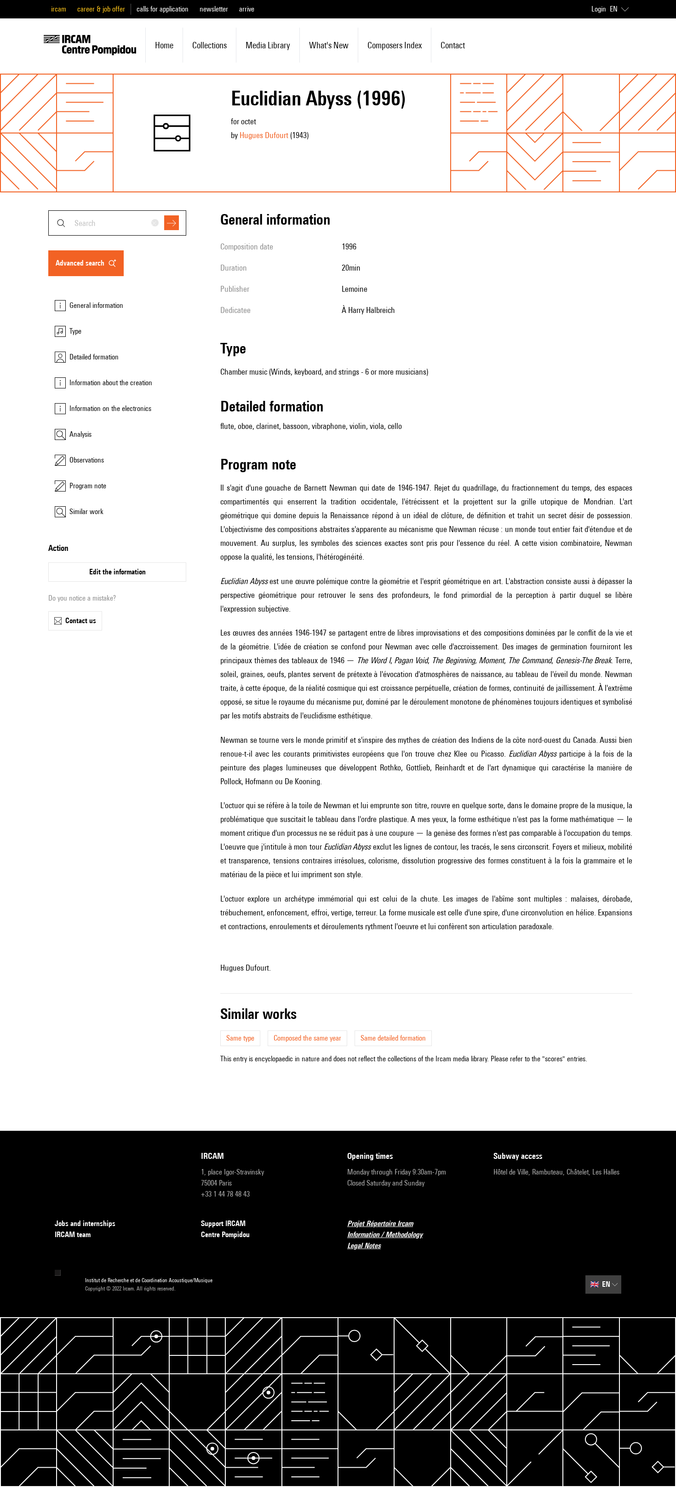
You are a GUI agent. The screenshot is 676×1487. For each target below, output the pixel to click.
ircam (58, 9)
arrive (246, 9)
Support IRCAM (223, 1223)
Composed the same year (307, 1038)
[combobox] (117, 223)
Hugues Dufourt (264, 135)
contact (453, 45)
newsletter (214, 9)
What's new (329, 45)
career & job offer (101, 9)
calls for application (163, 9)
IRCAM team (73, 1234)
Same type (240, 1038)
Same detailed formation (393, 1038)
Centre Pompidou (225, 1234)
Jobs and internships (85, 1223)
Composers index (394, 45)
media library (268, 45)
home (164, 45)
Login (598, 9)
